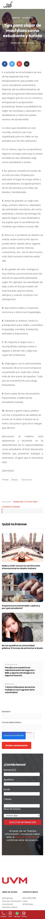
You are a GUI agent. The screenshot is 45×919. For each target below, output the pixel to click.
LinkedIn (16, 506)
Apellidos (9, 779)
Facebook (7, 506)
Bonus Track (27, 480)
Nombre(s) (10, 770)
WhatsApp (27, 904)
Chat (24, 901)
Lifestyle (16, 18)
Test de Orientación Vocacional (11, 903)
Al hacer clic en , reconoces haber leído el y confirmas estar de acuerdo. (22, 835)
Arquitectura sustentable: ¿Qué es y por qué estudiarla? (21, 607)
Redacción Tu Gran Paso (25, 501)
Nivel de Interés (13, 809)
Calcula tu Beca (9, 907)
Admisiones (7, 898)
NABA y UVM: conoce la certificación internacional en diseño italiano (21, 567)
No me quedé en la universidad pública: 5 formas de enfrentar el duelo (22, 647)
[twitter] (12, 64)
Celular (8, 799)
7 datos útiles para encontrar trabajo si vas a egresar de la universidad (20, 690)
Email (7, 789)
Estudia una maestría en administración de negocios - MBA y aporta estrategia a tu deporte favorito (20, 671)
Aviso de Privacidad (26, 837)
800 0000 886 (29, 898)
